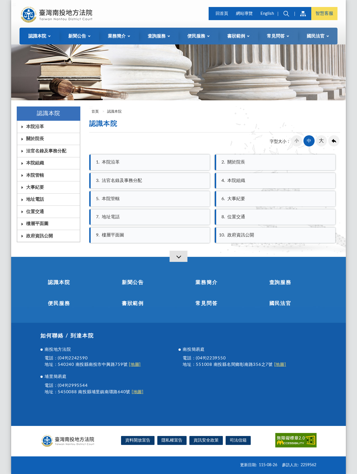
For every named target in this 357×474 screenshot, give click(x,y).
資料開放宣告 (137, 440)
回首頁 (222, 13)
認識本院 (114, 111)
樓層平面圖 (37, 223)
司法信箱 (238, 440)
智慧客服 (324, 13)
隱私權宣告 (171, 440)
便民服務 (59, 303)
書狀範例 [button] (236, 36)
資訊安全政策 (206, 440)
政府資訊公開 (39, 236)
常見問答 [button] (276, 36)
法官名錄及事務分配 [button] (46, 151)
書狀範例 (133, 303)
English (267, 13)
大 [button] (321, 140)
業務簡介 (207, 282)
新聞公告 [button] (77, 36)
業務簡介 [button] (117, 36)
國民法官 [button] (316, 36)
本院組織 (35, 163)
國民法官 (280, 303)
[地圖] (135, 364)
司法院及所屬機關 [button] (303, 13)
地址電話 (35, 199)
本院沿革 (35, 126)
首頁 (95, 111)
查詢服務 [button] (157, 36)
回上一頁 (333, 140)
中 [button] (309, 141)
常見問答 (207, 303)
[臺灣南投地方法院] (57, 14)
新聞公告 (133, 282)
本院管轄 (35, 175)
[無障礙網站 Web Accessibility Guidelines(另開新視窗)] (296, 441)
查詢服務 (280, 282)
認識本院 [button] (37, 36)
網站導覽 (244, 13)
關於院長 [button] (35, 138)
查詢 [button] (286, 13)
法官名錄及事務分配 (119, 180)
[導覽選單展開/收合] (178, 256)
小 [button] (297, 141)
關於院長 (233, 162)
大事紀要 (35, 187)
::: (14, 4)
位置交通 (35, 211)
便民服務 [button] (196, 36)
